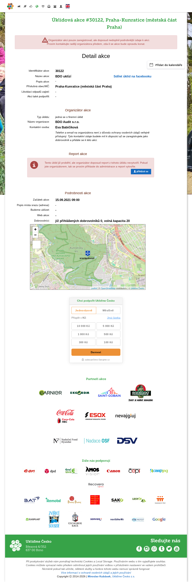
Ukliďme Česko (137, 288)
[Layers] (36, 244)
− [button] (35, 235)
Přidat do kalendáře (168, 65)
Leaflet (94, 288)
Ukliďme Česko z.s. (123, 576)
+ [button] (35, 229)
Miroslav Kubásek (99, 576)
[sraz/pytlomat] (88, 252)
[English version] (67, 5)
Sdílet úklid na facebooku (132, 76)
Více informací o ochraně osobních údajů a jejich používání (96, 572)
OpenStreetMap (108, 288)
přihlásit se (142, 171)
